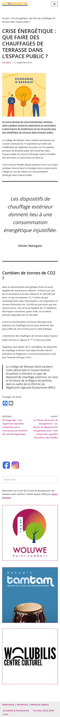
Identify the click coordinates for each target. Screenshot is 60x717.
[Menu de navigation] (54, 3)
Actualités (6, 62)
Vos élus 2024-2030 (43, 710)
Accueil (5, 18)
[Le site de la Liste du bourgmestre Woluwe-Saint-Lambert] (15, 4)
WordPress (22, 704)
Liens (5, 714)
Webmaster (8, 704)
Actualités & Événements (16, 710)
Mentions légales (40, 704)
